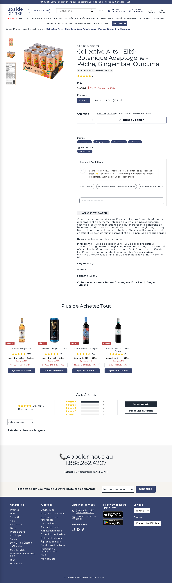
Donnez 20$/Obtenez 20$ (88, 23)
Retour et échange (52, 538)
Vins (46, 18)
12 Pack (83, 100)
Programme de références (49, 518)
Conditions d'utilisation (53, 545)
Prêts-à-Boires (88, 18)
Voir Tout (24, 18)
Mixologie (106, 18)
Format (82, 95)
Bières (72, 18)
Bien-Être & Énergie (126, 18)
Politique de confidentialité (49, 550)
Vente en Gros (119, 23)
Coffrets (51, 23)
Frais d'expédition (106, 113)
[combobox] (76, 10)
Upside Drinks (12, 29)
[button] (84, 76)
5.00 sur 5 (38, 406)
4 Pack (97, 100)
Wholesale (16, 563)
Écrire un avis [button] (141, 404)
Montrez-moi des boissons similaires (119, 186)
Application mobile (51, 530)
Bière (13, 528)
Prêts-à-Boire (17, 532)
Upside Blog (48, 510)
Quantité (83, 113)
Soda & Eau (158, 18)
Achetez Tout (95, 306)
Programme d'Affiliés (52, 513)
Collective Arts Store (88, 46)
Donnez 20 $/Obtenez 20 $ (22, 555)
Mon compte (48, 559)
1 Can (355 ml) (114, 100)
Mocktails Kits (17, 550)
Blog (106, 23)
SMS (43, 555)
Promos (12, 18)
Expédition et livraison (53, 534)
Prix (79, 83)
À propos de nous (51, 541)
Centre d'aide (48, 523)
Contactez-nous (50, 527)
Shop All (14, 517)
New (12, 513)
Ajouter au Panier (21, 370)
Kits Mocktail (65, 23)
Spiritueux (59, 18)
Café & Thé (144, 18)
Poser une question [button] (141, 411)
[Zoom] (43, 61)
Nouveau (37, 18)
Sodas (13, 539)
